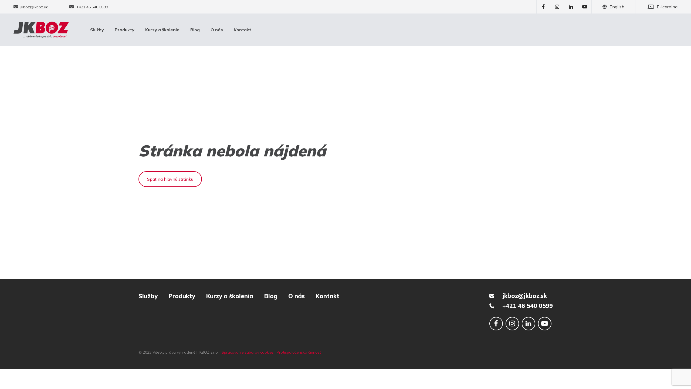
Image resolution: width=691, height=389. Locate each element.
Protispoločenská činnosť (299, 352)
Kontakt (242, 29)
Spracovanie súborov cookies (248, 352)
